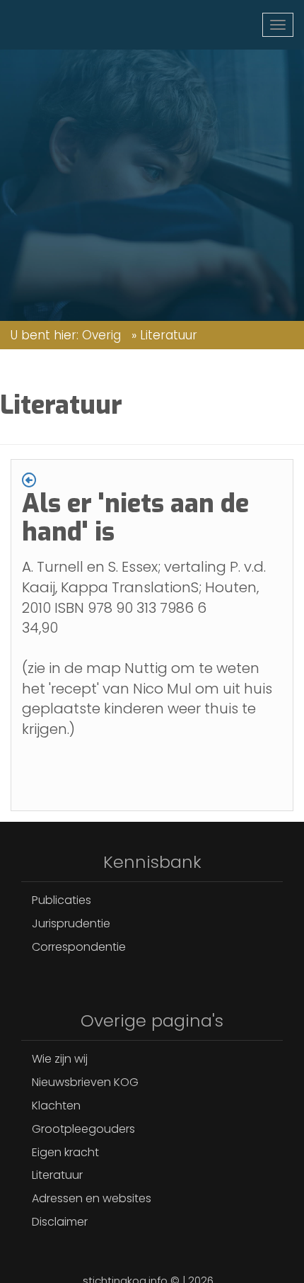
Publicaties (61, 900)
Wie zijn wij (60, 1059)
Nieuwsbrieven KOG (85, 1082)
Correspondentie (79, 947)
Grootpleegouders (83, 1129)
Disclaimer (60, 1222)
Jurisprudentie (71, 923)
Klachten (56, 1105)
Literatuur (57, 1175)
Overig (101, 335)
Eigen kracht (65, 1152)
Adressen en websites (91, 1198)
